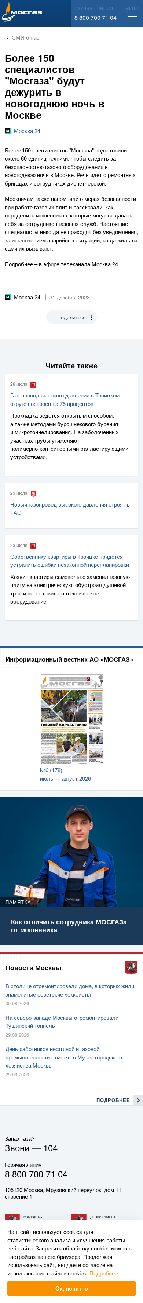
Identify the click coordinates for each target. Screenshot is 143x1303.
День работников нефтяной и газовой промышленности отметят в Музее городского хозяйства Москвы (64, 1057)
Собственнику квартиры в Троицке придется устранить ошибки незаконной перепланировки (69, 560)
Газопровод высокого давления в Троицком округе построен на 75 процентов (65, 399)
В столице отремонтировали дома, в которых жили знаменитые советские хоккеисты (70, 990)
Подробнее (103, 1273)
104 (50, 1147)
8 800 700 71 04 (95, 17)
